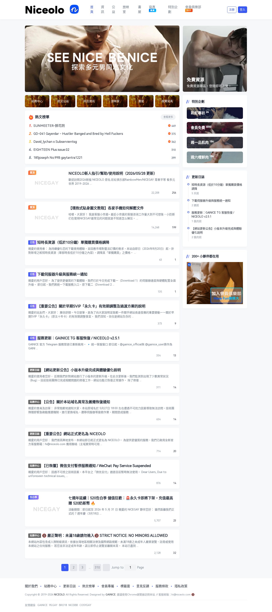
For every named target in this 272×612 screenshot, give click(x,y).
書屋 (139, 9)
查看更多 (168, 117)
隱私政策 (181, 586)
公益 (113, 9)
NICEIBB (73, 605)
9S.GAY (53, 605)
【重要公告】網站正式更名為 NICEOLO (74, 434)
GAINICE (110, 594)
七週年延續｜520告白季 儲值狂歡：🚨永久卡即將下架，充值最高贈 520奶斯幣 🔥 (120, 500)
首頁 (91, 9)
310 (97, 567)
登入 (242, 9)
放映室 (126, 9)
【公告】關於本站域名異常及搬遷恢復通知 (76, 402)
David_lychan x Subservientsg (55, 142)
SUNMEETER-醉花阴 (49, 126)
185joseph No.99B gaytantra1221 (57, 158)
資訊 (102, 9)
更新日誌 (34, 370)
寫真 (152, 8)
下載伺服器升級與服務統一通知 (62, 274)
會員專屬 (107, 586)
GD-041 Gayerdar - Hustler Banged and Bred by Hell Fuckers (78, 134)
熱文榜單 (88, 586)
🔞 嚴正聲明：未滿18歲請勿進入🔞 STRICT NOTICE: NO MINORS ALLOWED (105, 535)
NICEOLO (59, 594)
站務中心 (34, 402)
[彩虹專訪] (215, 113)
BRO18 (63, 605)
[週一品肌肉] (215, 142)
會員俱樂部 (193, 8)
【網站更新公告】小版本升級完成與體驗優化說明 (81, 370)
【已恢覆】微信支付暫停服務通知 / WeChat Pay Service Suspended (96, 466)
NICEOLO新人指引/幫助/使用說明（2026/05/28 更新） (112, 173)
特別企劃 (173, 9)
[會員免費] (215, 128)
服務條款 (162, 586)
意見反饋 (142, 586)
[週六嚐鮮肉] (215, 157)
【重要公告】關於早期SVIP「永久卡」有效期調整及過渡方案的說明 (91, 306)
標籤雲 (125, 586)
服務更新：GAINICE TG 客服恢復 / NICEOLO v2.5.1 (78, 338)
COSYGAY (85, 605)
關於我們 (31, 586)
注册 (232, 9)
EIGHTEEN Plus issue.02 (51, 150)
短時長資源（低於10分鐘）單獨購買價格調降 (73, 242)
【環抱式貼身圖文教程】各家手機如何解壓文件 (106, 208)
